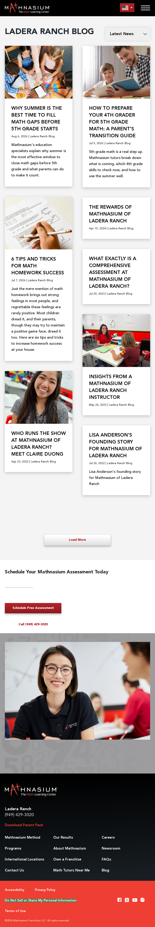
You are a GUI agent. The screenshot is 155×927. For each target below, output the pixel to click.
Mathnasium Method (22, 837)
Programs (13, 848)
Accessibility (14, 890)
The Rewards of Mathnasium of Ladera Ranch (110, 214)
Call (33, 624)
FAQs (106, 859)
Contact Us (14, 870)
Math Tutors (71, 870)
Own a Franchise (67, 859)
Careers (108, 837)
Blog (105, 870)
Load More (77, 540)
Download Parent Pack (24, 825)
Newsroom (111, 848)
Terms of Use (15, 911)
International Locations (24, 859)
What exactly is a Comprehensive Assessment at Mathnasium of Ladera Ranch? (112, 272)
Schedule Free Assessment (33, 608)
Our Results (63, 837)
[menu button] (127, 7)
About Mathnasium (69, 848)
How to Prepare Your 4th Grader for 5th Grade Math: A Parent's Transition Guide (112, 122)
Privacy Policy (45, 890)
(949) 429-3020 (19, 815)
